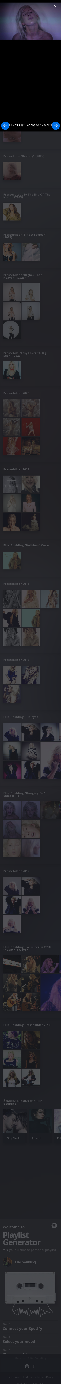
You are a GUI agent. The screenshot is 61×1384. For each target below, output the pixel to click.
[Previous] (5, 126)
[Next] (56, 126)
